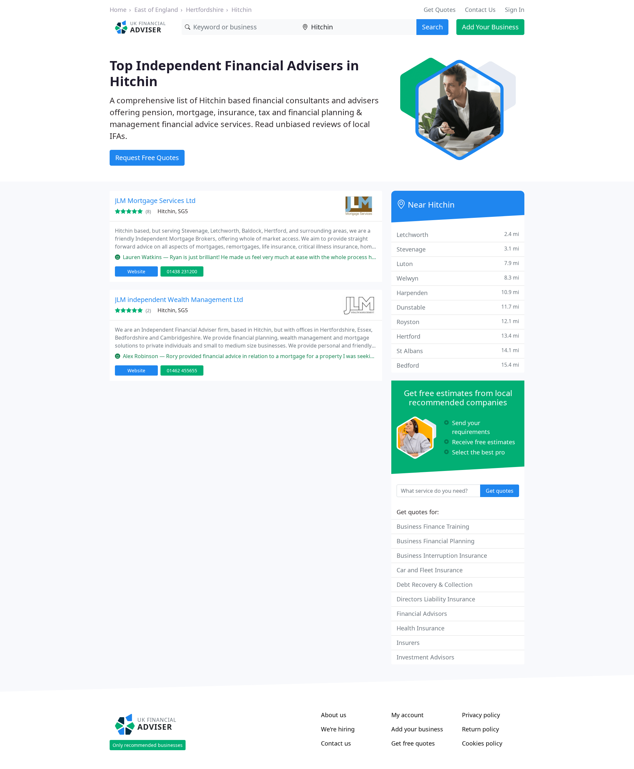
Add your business (417, 729)
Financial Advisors (422, 614)
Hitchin (241, 10)
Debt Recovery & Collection (435, 584)
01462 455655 (182, 370)
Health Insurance (420, 628)
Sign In (514, 10)
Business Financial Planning (436, 541)
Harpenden (458, 292)
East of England (156, 10)
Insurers (408, 643)
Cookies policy (482, 743)
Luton (458, 263)
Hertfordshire (205, 10)
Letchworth (458, 234)
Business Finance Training (433, 526)
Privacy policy (481, 715)
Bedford (458, 365)
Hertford (458, 336)
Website (136, 271)
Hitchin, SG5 (173, 211)
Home (118, 10)
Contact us (336, 743)
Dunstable (458, 307)
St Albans (458, 351)
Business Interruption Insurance (442, 555)
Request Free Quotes (147, 157)
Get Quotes (440, 10)
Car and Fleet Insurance (430, 570)
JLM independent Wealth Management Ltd (179, 299)
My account (407, 715)
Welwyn (458, 278)
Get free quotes (413, 743)
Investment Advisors (425, 657)
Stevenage (458, 249)
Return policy (480, 729)
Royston (458, 322)
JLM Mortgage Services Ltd (155, 200)
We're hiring (338, 729)
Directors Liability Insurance (436, 599)
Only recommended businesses (148, 745)
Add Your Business (490, 26)
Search (432, 26)
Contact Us (480, 10)
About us (333, 715)
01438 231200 (182, 271)
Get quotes (499, 490)
